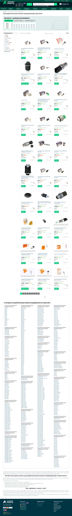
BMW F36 (22, 349)
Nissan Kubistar (57, 383)
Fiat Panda (56, 341)
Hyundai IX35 (39, 363)
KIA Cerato (6, 363)
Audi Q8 (6, 324)
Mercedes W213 (40, 430)
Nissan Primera (57, 393)
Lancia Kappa (56, 460)
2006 (26, 25)
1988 (31, 28)
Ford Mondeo (7, 351)
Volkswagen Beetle (8, 439)
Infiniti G (55, 355)
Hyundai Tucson (40, 371)
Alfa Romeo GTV (56, 431)
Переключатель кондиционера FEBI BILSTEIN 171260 (27, 203)
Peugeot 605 (23, 398)
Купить (23, 57)
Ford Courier (7, 342)
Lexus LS (55, 374)
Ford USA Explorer (40, 338)
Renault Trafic (7, 426)
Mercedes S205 (40, 405)
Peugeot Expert (24, 405)
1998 (31, 26)
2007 (29, 25)
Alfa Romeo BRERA (57, 426)
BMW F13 (22, 337)
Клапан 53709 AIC (24, 100)
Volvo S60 (55, 441)
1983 (19, 28)
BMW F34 (22, 348)
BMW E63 (22, 317)
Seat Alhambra (56, 405)
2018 (31, 24)
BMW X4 (22, 372)
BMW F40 (22, 350)
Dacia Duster (7, 331)
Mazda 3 (6, 375)
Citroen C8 (56, 316)
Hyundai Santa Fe (40, 368)
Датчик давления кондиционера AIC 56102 (60, 177)
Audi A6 (6, 316)
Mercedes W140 (40, 416)
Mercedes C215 (40, 384)
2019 (34, 24)
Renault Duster (7, 406)
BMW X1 (22, 368)
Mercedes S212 (40, 409)
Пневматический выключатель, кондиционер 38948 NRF (27, 254)
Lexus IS (55, 373)
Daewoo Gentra (40, 329)
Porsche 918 (23, 451)
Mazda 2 (6, 374)
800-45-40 (20, 3)
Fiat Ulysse (56, 350)
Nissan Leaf (56, 384)
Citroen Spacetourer (57, 324)
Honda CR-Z (39, 348)
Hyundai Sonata (40, 369)
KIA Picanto (7, 366)
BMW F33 (22, 347)
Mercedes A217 (40, 377)
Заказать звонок (23, 507)
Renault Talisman (8, 424)
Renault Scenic (7, 422)
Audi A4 (6, 313)
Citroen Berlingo (57, 307)
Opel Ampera (7, 383)
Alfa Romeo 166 (56, 425)
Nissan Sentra (56, 397)
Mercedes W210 (40, 427)
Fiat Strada (56, 347)
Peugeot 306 (23, 389)
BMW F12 (22, 336)
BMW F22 (22, 341)
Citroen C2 (56, 310)
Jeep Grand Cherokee (25, 446)
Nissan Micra (56, 386)
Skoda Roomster (24, 418)
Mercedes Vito (40, 412)
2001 (14, 25)
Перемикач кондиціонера (59, 48)
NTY (5, 45)
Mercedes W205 (40, 425)
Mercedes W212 (40, 429)
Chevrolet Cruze (40, 313)
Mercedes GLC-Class (41, 395)
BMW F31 (22, 344)
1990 (12, 26)
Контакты (63, 0)
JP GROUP (7, 44)
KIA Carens (6, 360)
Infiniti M (55, 357)
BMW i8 (22, 367)
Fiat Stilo (55, 346)
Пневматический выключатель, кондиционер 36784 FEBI (27, 151)
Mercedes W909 (40, 446)
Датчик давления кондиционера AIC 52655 (60, 151)
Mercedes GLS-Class (41, 398)
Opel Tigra (6, 396)
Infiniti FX (55, 354)
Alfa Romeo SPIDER (57, 433)
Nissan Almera (56, 379)
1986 (26, 28)
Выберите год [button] (8, 20)
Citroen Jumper (56, 320)
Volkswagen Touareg (8, 458)
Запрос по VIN (23, 509)
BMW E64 (22, 318)
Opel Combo (7, 387)
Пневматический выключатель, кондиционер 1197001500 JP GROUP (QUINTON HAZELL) (27, 177)
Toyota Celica (23, 431)
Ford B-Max (7, 338)
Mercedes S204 (40, 404)
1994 (21, 26)
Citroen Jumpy (56, 322)
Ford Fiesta (7, 344)
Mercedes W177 (40, 421)
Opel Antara (7, 384)
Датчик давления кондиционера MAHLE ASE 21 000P (60, 280)
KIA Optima (7, 365)
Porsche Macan (24, 457)
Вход (68, 0)
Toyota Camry (23, 428)
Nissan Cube (56, 380)
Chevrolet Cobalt (40, 311)
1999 (34, 26)
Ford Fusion (7, 347)
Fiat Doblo (55, 334)
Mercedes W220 (40, 431)
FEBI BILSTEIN (7, 42)
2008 (31, 25)
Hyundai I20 (39, 360)
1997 (29, 26)
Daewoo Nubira (40, 334)
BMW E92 (22, 328)
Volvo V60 (55, 447)
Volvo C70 (55, 438)
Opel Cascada (7, 386)
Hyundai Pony (39, 367)
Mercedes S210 (40, 406)
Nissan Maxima (56, 385)
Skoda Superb (23, 420)
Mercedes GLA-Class (41, 393)
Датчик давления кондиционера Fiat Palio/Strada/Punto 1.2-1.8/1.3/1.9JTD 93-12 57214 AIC (44, 100)
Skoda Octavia (23, 416)
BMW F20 (22, 338)
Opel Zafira (7, 398)
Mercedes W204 (40, 424)
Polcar (6, 47)
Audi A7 (6, 317)
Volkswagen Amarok (8, 438)
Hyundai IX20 (39, 362)
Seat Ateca (56, 408)
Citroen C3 (56, 311)
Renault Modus (7, 419)
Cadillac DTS (39, 452)
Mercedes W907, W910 (41, 444)
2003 (19, 25)
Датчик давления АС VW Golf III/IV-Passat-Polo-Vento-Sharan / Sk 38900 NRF (44, 202)
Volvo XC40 (56, 450)
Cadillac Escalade (40, 453)
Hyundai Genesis (40, 355)
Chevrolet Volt (39, 325)
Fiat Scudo (55, 345)
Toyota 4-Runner (24, 425)
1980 (12, 28)
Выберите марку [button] (19, 20)
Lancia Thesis (56, 465)
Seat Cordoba (56, 409)
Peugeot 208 (23, 387)
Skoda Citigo (23, 411)
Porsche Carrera (24, 453)
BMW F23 (22, 342)
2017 (29, 24)
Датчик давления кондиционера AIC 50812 (44, 126)
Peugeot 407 (23, 394)
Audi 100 (6, 307)
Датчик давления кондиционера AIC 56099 (44, 177)
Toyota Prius (23, 437)
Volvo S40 (55, 440)
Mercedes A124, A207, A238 (42, 376)
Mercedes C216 (40, 385)
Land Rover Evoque (57, 365)
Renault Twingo (7, 427)
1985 (24, 28)
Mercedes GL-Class (40, 392)
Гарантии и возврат (57, 507)
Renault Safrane (7, 420)
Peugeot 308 (23, 392)
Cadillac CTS (39, 451)
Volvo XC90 (56, 454)
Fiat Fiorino (56, 336)
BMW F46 (22, 354)
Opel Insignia (7, 390)
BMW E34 (22, 310)
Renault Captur (7, 403)
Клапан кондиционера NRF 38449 (60, 254)
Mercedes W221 (40, 433)
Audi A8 (6, 318)
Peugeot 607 (23, 399)
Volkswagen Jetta (8, 447)
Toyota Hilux (23, 433)
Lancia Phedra (56, 464)
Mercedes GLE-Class (41, 396)
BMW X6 (22, 374)
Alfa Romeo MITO (57, 432)
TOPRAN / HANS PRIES (9, 49)
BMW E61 (22, 316)
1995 (24, 26)
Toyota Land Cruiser (24, 434)
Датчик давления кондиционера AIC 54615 (27, 49)
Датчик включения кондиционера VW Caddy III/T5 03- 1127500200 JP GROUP (60, 74)
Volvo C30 (55, 437)
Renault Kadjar (7, 411)
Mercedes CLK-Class (41, 389)
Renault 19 (6, 402)
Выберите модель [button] (29, 20)
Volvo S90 (55, 443)
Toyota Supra (23, 439)
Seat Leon (55, 413)
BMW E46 (22, 313)
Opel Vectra (7, 397)
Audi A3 (6, 312)
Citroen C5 (56, 313)
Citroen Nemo (56, 323)
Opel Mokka (7, 392)
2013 (19, 24)
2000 (12, 25)
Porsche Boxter (24, 452)
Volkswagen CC (7, 443)
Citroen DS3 (56, 317)
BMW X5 (22, 373)
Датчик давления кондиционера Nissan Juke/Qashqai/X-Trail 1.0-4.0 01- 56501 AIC (44, 48)
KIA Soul (6, 368)
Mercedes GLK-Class (41, 397)
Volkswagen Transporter (9, 460)
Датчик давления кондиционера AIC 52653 (60, 100)
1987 (29, 28)
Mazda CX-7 (7, 379)
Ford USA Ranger (40, 341)
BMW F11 (22, 335)
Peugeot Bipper (24, 402)
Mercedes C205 (40, 383)
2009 (34, 25)
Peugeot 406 (23, 393)
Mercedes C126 (40, 379)
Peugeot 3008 (23, 388)
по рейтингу (28, 33)
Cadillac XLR (39, 456)
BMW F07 (22, 332)
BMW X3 (22, 370)
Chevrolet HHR (40, 317)
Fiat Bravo (55, 332)
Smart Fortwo (7, 434)
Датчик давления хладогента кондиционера (59, 203)
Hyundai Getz (39, 356)
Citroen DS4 (56, 318)
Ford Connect (7, 341)
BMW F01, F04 (23, 330)
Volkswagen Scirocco (8, 453)
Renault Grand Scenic (8, 409)
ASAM (6, 36)
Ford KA (6, 349)
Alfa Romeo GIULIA (57, 427)
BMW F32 (22, 345)
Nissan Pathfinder (57, 392)
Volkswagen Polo (8, 452)
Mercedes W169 (40, 418)
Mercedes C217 (40, 386)
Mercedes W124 (40, 415)
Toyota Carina (23, 430)
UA (6, 0)
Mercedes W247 (40, 437)
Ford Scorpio (7, 354)
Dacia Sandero (7, 334)
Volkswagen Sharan (8, 454)
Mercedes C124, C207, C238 (42, 378)
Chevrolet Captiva (40, 310)
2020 (12, 23)
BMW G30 (22, 362)
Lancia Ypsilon (56, 466)
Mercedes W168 (40, 417)
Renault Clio (7, 405)
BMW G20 (22, 360)
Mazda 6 (6, 377)
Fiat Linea (55, 339)
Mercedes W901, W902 (41, 440)
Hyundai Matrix (40, 365)
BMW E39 (22, 312)
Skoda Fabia (23, 412)
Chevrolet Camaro (40, 309)
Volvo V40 (55, 444)
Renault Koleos (7, 413)
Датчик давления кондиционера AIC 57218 (44, 151)
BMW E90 (22, 325)
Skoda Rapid (23, 417)
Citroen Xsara (56, 325)
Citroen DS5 (56, 319)
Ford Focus (6, 345)
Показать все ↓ (7, 51)
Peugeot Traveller (24, 407)
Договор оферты (57, 508)
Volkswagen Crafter (8, 444)
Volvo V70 (55, 448)
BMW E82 (22, 322)
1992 (17, 26)
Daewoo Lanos (40, 331)
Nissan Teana (56, 398)
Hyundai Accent (40, 352)
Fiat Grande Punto (57, 338)
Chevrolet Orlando (40, 320)
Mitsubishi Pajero (24, 379)
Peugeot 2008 (23, 383)
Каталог (55, 510)
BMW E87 (22, 323)
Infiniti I (55, 356)
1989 (34, 28)
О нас (55, 511)
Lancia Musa (56, 463)
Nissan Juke (56, 381)
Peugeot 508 (23, 396)
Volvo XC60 (56, 451)
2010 (12, 24)
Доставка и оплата (48, 0)
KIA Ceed (6, 361)
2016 (26, 24)
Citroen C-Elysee (57, 309)
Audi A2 (6, 311)
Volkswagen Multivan (8, 450)
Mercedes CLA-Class (41, 387)
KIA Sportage (7, 370)
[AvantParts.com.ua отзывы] (7, 513)
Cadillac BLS (39, 450)
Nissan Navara (56, 389)
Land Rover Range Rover (58, 367)
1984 (21, 28)
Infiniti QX (55, 360)
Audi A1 (6, 310)
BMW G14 (22, 356)
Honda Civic (39, 346)
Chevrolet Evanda (40, 316)
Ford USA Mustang (40, 339)
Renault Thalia (7, 425)
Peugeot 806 (23, 400)
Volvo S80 (55, 442)
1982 (17, 28)
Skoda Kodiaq (23, 415)
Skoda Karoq (23, 414)
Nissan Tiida (56, 399)
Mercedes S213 (40, 410)
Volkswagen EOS (7, 445)
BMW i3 (22, 366)
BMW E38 (22, 311)
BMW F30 (22, 343)
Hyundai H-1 (39, 357)
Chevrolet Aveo (40, 307)
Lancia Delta (56, 459)
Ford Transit (7, 356)
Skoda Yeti (23, 421)
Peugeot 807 (23, 401)
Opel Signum (7, 395)
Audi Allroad (7, 319)
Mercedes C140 (40, 380)
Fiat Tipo (55, 348)
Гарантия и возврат (56, 0)
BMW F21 (22, 339)
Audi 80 (6, 309)
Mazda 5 (6, 376)
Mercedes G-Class (40, 391)
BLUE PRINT (7, 38)
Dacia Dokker (7, 329)
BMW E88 (22, 324)
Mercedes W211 (40, 428)
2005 (24, 25)
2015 (24, 24)
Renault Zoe (7, 430)
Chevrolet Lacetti (40, 318)
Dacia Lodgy (7, 332)
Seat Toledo (56, 414)
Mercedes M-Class (40, 399)
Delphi (6, 41)
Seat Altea (55, 406)
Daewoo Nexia (39, 333)
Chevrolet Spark (40, 323)
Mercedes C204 (40, 381)
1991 (14, 26)
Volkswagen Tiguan (8, 457)
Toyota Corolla (23, 432)
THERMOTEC (7, 48)
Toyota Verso (23, 440)
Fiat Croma (56, 333)
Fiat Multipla (56, 340)
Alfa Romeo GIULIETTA (58, 428)
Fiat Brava (55, 331)
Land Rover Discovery (58, 364)
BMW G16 (22, 358)
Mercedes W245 (40, 435)
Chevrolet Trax (40, 324)
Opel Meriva (7, 391)
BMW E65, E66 (23, 319)
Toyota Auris (23, 426)
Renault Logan (7, 415)
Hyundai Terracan (40, 370)
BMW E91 (22, 326)
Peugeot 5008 (23, 395)
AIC (5, 35)
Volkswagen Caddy (8, 441)
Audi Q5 (6, 322)
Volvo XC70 (56, 453)
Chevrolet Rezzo (40, 322)
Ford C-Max (7, 339)
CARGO (6, 39)
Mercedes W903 (40, 441)
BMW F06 (22, 331)
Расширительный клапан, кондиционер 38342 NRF (26, 228)
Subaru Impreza (57, 418)
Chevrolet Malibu (40, 319)
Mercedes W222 (40, 434)
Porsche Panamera (24, 458)
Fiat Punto (56, 342)
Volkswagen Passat (8, 451)
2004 (21, 25)
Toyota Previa (23, 436)
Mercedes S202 (40, 402)
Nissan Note (56, 390)
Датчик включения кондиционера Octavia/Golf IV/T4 (27, 75)
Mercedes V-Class (40, 411)
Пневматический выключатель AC (60, 125)
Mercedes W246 (40, 436)
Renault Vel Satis (8, 428)
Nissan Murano (56, 387)
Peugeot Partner (24, 406)
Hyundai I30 (39, 361)
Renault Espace (7, 407)
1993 (19, 26)
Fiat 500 (55, 329)
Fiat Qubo (55, 344)
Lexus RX (55, 375)
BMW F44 (22, 351)
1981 (14, 28)
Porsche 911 (23, 450)
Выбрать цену (25, 83)
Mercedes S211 (40, 408)
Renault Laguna (7, 414)
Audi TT (6, 325)
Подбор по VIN (29, 4)
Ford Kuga (6, 350)
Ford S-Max (7, 352)
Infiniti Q (55, 358)
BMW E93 (22, 329)
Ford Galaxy (7, 348)
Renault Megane (8, 418)
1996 (26, 26)
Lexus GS (55, 371)
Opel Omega (7, 393)
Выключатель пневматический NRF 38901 (44, 228)
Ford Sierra (7, 355)
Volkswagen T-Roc (8, 456)
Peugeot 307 (23, 390)
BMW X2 (22, 369)
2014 (21, 24)
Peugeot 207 (23, 386)
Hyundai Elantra (40, 354)
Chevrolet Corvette (40, 312)
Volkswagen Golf (7, 446)
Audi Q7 (6, 323)
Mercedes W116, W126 (41, 414)
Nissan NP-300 (56, 391)
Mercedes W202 (40, 422)
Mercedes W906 (40, 443)
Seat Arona (56, 407)
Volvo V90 (55, 449)
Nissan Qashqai (56, 396)
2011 (14, 24)
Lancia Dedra (56, 458)
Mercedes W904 (40, 442)
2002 (17, 25)
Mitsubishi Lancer (24, 378)
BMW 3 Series (23, 307)
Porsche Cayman (24, 456)
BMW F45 (22, 353)
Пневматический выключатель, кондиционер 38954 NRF (27, 280)
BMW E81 (22, 320)
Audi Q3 (6, 320)
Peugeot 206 (23, 385)
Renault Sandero (8, 421)
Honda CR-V (39, 347)
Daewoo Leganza (40, 332)
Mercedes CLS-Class (41, 390)
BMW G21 (22, 361)
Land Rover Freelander (58, 366)
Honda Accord (39, 345)
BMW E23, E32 (23, 309)
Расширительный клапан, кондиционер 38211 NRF (43, 254)
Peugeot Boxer (23, 404)
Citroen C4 (56, 312)
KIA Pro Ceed (7, 367)
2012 (16, 24)
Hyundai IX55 (39, 364)
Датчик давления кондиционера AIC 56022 (27, 126)
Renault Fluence (7, 408)
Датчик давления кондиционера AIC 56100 (44, 75)
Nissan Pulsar (56, 395)
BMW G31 (22, 363)
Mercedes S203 (40, 403)
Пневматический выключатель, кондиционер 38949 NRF (44, 280)
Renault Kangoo (7, 412)
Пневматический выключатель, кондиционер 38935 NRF (60, 228)
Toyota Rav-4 (23, 438)
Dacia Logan (7, 333)
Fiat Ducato (56, 335)
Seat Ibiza (55, 412)
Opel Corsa (6, 389)
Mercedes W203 (40, 423)
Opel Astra (6, 385)
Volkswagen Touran (8, 459)
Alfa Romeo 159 (56, 424)
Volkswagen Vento (8, 462)
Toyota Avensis (23, 427)
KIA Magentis (7, 364)
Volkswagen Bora (8, 440)
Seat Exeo (55, 411)
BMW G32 (22, 364)
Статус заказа (56, 503)
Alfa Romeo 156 (56, 422)
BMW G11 (22, 355)
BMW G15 (22, 357)
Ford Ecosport (7, 343)
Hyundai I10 (39, 358)
